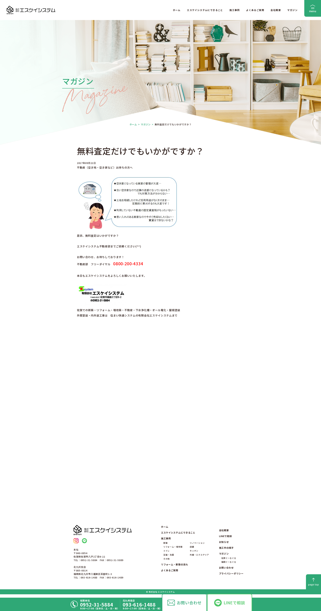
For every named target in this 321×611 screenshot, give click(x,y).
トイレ (166, 550)
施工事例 (234, 10)
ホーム (177, 10)
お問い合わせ (189, 602)
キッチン (194, 550)
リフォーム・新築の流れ (174, 564)
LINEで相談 (234, 602)
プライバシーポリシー (231, 573)
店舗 (192, 546)
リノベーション (197, 542)
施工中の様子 (226, 547)
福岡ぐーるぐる (228, 561)
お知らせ (224, 542)
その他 (166, 558)
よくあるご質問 (255, 10)
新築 (165, 542)
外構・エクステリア (199, 554)
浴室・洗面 (168, 554)
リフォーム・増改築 (172, 546)
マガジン (292, 10)
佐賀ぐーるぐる (228, 558)
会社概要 (276, 10)
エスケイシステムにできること (205, 10)
